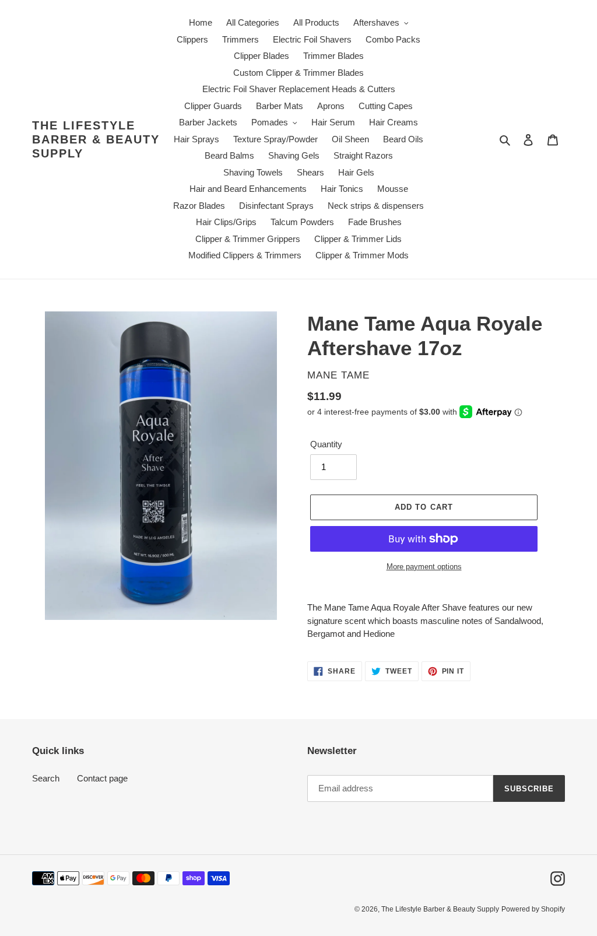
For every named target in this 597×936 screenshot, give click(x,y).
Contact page (102, 778)
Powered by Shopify (533, 909)
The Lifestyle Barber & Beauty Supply (96, 139)
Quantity (326, 444)
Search (45, 778)
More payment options (424, 566)
